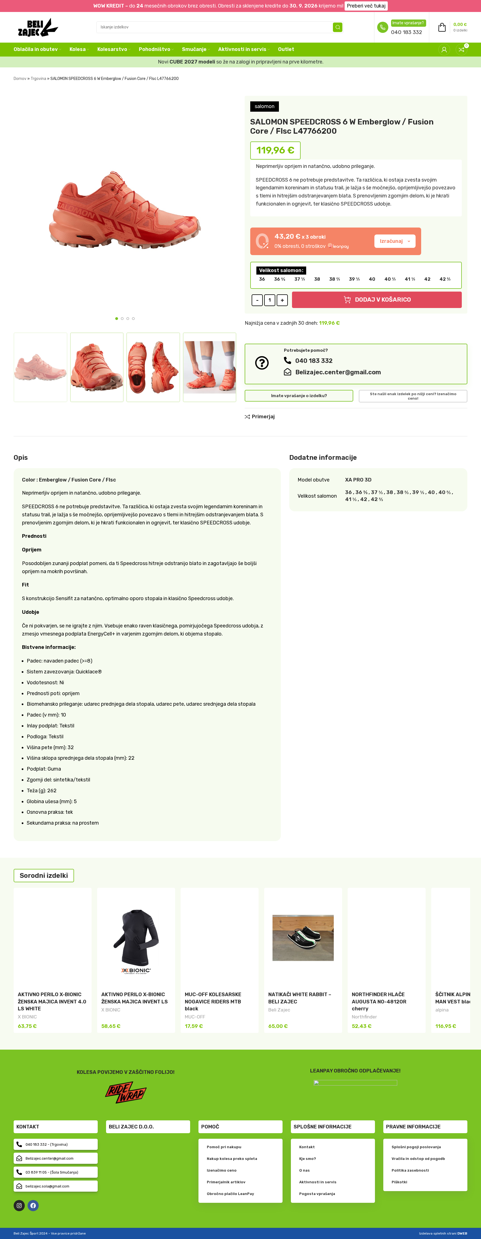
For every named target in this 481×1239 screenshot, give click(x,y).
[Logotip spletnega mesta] (38, 27)
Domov (20, 78)
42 (363, 499)
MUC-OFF (195, 1017)
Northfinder (364, 1017)
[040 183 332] (287, 360)
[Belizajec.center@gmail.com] (287, 371)
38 (389, 492)
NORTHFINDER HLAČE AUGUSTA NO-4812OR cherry (379, 1001)
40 (431, 492)
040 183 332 (406, 32)
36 (348, 492)
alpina (442, 1010)
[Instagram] (19, 1205)
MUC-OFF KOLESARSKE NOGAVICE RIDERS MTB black (213, 1001)
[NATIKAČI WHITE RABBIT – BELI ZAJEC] (303, 938)
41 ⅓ (351, 499)
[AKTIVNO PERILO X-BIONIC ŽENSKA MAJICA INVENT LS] (136, 938)
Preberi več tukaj (366, 6)
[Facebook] (33, 1205)
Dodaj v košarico (383, 299)
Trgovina (38, 78)
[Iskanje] (337, 27)
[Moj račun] (444, 49)
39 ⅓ (418, 492)
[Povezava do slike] (355, 1091)
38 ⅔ (403, 492)
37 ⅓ (377, 492)
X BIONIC (27, 1017)
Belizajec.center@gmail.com (338, 372)
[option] (116, 318)
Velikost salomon (280, 270)
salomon (264, 106)
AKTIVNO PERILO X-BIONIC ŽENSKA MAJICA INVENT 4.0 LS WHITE (52, 1001)
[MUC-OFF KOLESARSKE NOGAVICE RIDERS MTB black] (219, 938)
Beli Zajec (279, 1010)
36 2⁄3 (361, 492)
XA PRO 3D (358, 480)
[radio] (262, 279)
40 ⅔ (444, 492)
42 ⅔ (377, 499)
